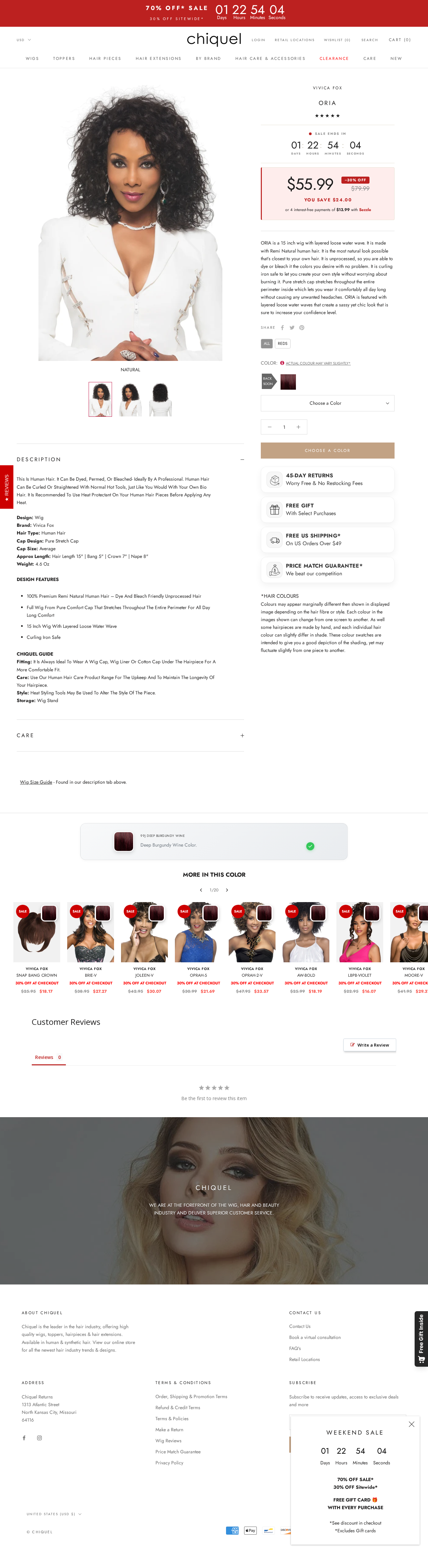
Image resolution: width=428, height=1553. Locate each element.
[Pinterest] (301, 327)
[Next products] (227, 890)
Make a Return (169, 1429)
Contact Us (300, 1326)
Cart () (400, 40)
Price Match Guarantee (178, 1451)
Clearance (334, 59)
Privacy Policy (169, 1462)
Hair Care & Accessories (270, 59)
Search (369, 39)
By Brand (208, 59)
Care (370, 59)
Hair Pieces (105, 59)
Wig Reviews (168, 1440)
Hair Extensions (159, 59)
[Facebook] (282, 327)
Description (39, 459)
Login (258, 39)
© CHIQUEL (40, 1532)
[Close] (412, 1424)
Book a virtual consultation (315, 1337)
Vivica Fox (327, 88)
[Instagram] (39, 1437)
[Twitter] (292, 327)
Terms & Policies (172, 1418)
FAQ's (295, 1348)
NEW (396, 59)
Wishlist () (337, 39)
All (267, 344)
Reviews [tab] (44, 1057)
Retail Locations (295, 39)
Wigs (32, 59)
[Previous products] (201, 890)
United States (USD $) (51, 1514)
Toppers (64, 59)
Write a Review (373, 1045)
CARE (25, 735)
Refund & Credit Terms (177, 1407)
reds (283, 344)
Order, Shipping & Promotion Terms (191, 1396)
